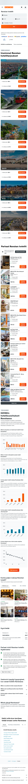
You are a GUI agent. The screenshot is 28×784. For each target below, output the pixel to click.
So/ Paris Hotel (14, 329)
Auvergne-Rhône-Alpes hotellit (10, 732)
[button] (2, 7)
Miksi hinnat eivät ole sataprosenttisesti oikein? (13, 780)
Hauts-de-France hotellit (9, 744)
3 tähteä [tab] (14, 585)
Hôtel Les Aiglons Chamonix (17, 389)
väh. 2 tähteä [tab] (23, 585)
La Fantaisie (13, 286)
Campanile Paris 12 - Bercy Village (17, 374)
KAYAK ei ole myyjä (6, 775)
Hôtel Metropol (14, 301)
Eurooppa (14, 761)
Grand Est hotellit (7, 742)
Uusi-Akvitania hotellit (8, 749)
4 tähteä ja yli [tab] (5, 585)
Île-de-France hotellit (8, 746)
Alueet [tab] (4, 724)
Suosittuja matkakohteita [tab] (14, 724)
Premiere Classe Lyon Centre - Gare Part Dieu (18, 344)
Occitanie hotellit (7, 751)
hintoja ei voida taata (10, 771)
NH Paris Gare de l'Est (16, 257)
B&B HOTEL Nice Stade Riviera (18, 315)
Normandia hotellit (7, 747)
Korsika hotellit (7, 740)
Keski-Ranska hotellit (8, 738)
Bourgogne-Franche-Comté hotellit (11, 734)
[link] (14, 570)
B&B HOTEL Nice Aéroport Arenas (17, 272)
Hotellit (9, 761)
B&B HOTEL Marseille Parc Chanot (17, 359)
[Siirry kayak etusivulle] (9, 7)
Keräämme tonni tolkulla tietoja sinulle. (11, 777)
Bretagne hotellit (7, 736)
